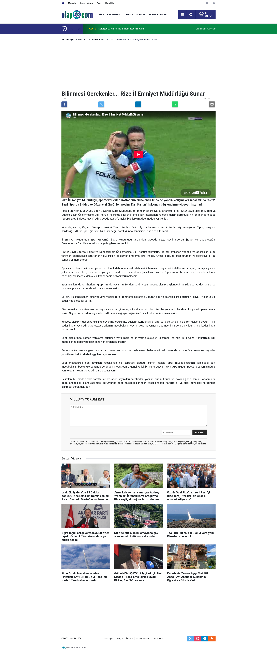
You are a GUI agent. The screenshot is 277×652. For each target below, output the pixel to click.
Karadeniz (113, 14)
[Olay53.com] (77, 14)
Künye (120, 638)
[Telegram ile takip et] (204, 638)
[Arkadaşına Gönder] (212, 104)
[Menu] (182, 14)
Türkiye (128, 14)
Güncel (141, 14)
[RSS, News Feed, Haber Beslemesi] (212, 638)
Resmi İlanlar (157, 14)
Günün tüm (206, 28)
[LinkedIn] (138, 104)
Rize (101, 14)
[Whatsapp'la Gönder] (175, 104)
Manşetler (72, 3)
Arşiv (99, 3)
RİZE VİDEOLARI (96, 39)
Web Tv (81, 39)
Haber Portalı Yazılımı (76, 648)
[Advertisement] (47, 77)
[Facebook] (64, 104)
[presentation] (71, 28)
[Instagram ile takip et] (197, 638)
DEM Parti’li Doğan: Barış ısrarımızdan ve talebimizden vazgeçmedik (132, 28)
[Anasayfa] (63, 3)
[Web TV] (207, 2)
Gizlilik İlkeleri (142, 638)
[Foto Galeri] (214, 2)
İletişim (129, 638)
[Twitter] (101, 104)
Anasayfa (69, 39)
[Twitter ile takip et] (190, 638)
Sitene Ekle (109, 3)
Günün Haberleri (86, 3)
